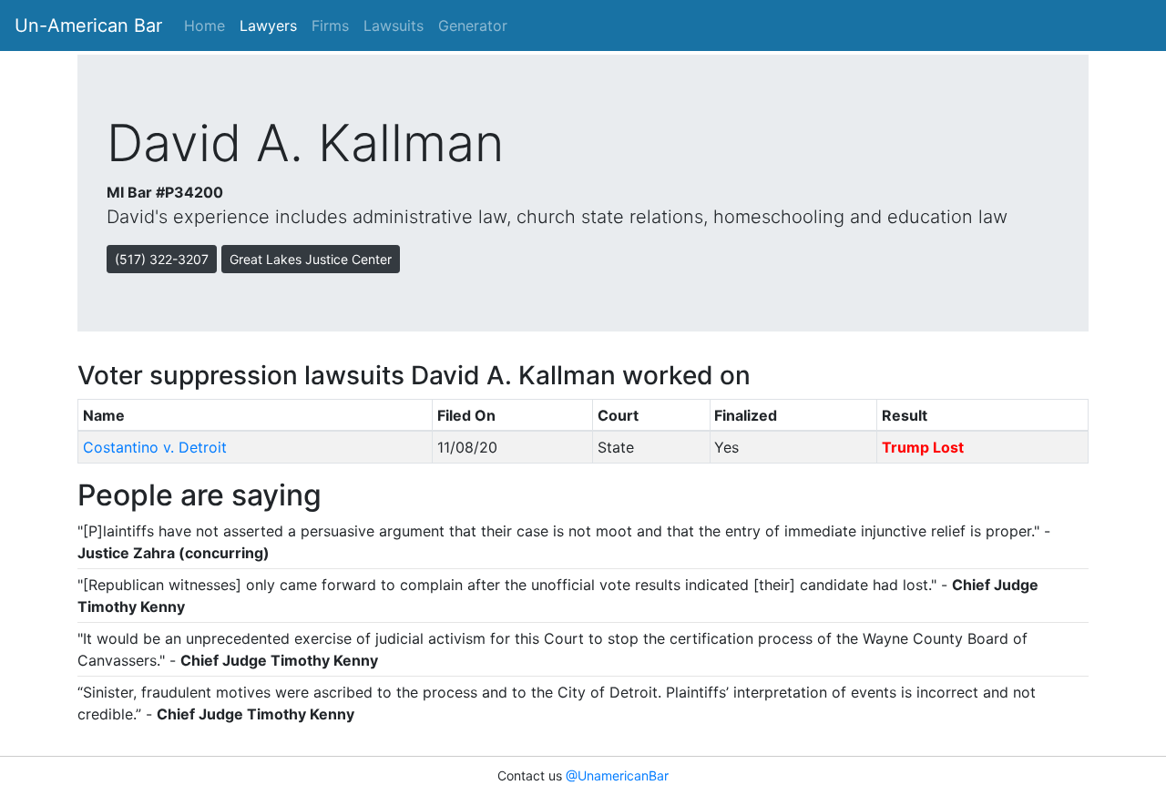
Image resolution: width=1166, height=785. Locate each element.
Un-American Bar (88, 25)
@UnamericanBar (617, 775)
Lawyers (268, 25)
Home (204, 25)
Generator (472, 25)
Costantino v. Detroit (155, 447)
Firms (330, 25)
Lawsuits (393, 25)
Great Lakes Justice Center (311, 259)
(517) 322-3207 (162, 259)
